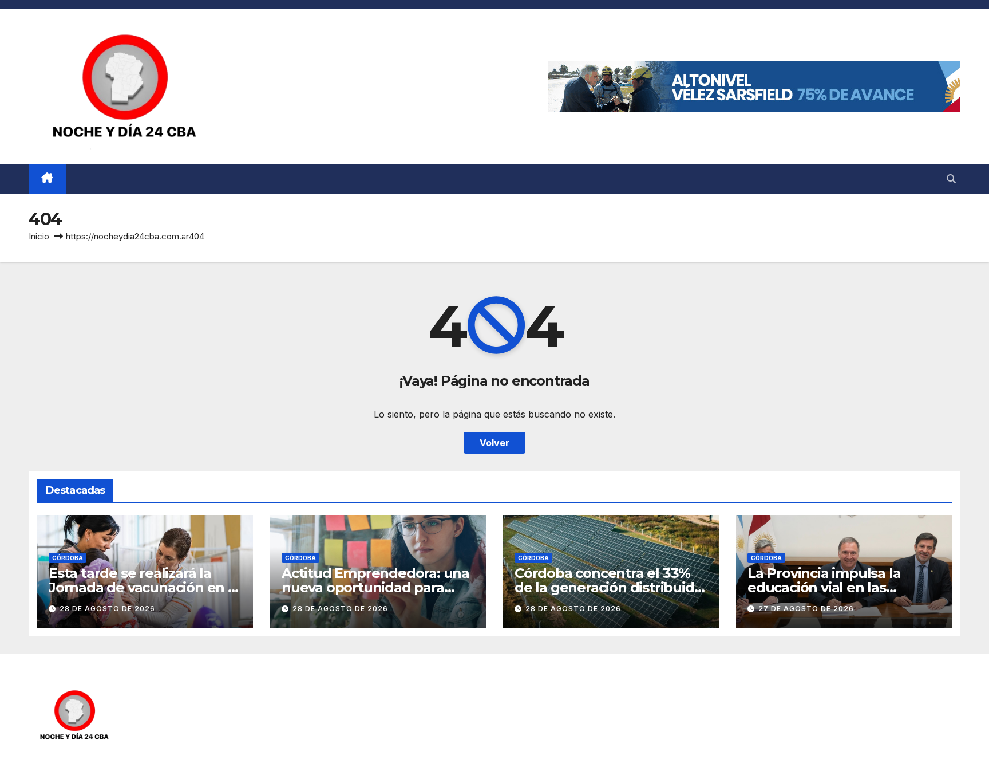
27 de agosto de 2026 (806, 608)
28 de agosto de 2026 (107, 608)
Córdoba (67, 557)
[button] (951, 178)
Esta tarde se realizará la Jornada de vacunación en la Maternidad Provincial (144, 587)
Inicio (39, 236)
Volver (494, 443)
